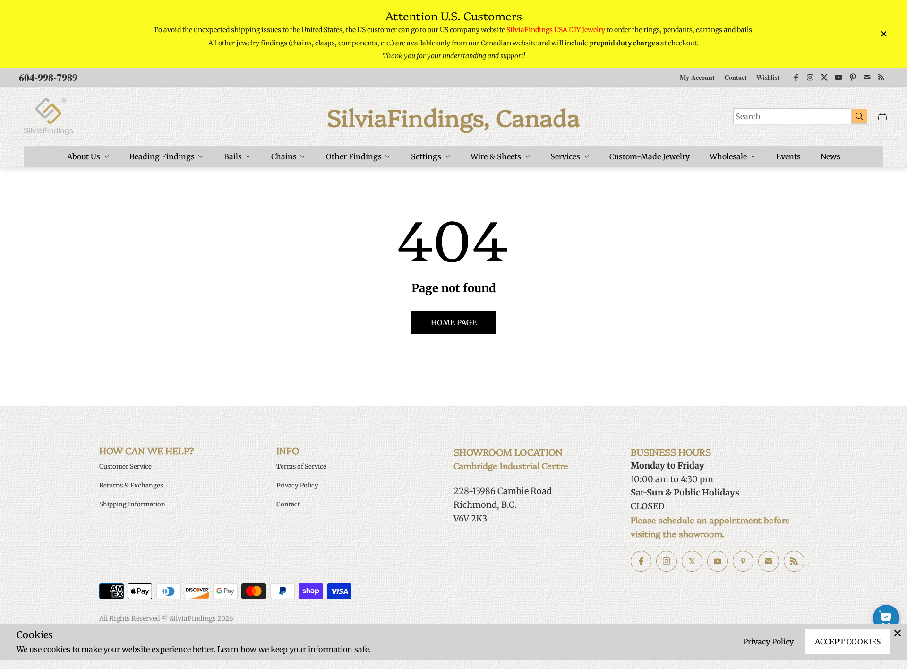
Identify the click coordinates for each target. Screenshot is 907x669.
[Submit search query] (859, 115)
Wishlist (767, 77)
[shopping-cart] (886, 618)
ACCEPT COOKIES (848, 641)
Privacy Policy (768, 641)
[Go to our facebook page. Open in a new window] (641, 561)
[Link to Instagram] (810, 77)
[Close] (897, 633)
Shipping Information (132, 504)
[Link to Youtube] (838, 77)
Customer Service (125, 466)
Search (748, 116)
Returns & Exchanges (131, 485)
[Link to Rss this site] (881, 77)
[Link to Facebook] (796, 77)
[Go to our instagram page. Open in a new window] (666, 561)
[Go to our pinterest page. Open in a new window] (743, 561)
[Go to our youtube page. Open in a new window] (717, 561)
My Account (697, 77)
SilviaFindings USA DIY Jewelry (555, 30)
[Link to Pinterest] (853, 77)
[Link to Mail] (867, 77)
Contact (735, 77)
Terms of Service (301, 466)
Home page (454, 322)
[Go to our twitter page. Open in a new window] (692, 561)
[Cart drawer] (882, 117)
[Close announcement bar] (883, 34)
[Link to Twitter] (824, 77)
